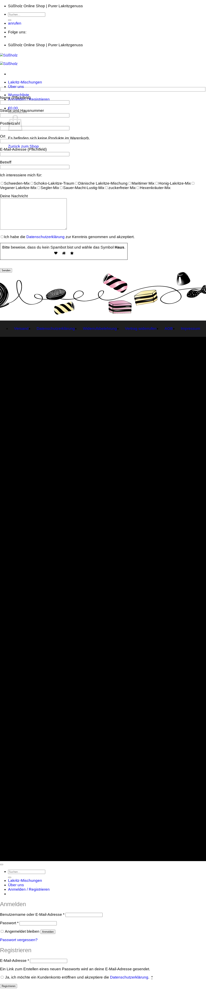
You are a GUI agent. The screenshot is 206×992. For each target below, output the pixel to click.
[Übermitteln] (9, 20)
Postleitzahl (10, 123)
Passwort (9, 923)
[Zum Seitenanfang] (1, 864)
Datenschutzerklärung (45, 237)
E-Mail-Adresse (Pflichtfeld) (23, 149)
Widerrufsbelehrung (100, 328)
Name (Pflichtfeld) (15, 98)
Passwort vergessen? (19, 940)
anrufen (14, 23)
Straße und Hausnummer (22, 110)
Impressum (190, 328)
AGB (169, 328)
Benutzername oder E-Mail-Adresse (32, 914)
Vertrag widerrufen (141, 328)
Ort (2, 136)
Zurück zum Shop (23, 146)
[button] (13, 108)
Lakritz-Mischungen (25, 82)
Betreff (5, 162)
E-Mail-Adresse (14, 960)
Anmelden (48, 931)
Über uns (16, 86)
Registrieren (8, 986)
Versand (21, 328)
